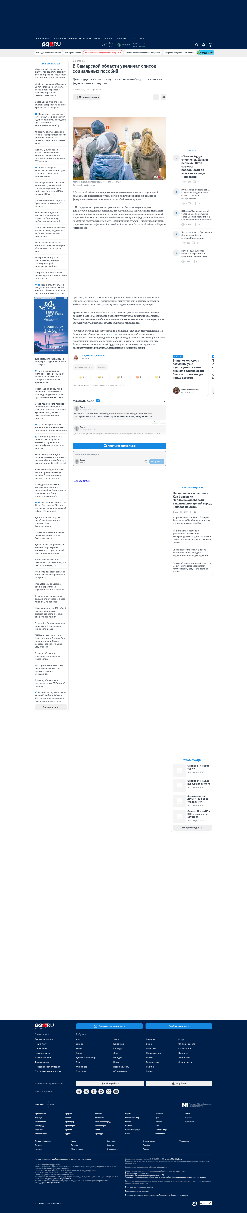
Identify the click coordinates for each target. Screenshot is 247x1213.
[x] (108, 1091)
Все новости (50, 63)
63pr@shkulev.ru (163, 1167)
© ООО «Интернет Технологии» (48, 1203)
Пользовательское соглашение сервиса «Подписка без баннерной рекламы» (156, 1195)
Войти (82, 463)
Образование (120, 1071)
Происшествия (153, 1053)
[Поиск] (196, 45)
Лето (115, 1053)
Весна (79, 1048)
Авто (78, 1039)
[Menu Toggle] (36, 45)
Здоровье (81, 1071)
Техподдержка (42, 1062)
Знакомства (74, 38)
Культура (117, 1048)
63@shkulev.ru (65, 1179)
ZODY (134, 38)
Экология (183, 1053)
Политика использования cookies (139, 1187)
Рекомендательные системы (137, 1191)
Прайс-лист (40, 1044)
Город (79, 1053)
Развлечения (152, 1062)
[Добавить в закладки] (156, 97)
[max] (101, 1091)
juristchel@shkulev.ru (100, 1181)
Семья (149, 1071)
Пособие (102, 367)
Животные (81, 1067)
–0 (163, 422)
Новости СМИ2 (81, 480)
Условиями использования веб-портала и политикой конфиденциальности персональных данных (165, 1177)
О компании (41, 1048)
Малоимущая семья (83, 367)
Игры (141, 38)
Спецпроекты (185, 1062)
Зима (116, 1039)
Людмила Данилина (93, 355)
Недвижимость (43, 38)
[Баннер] (207, 52)
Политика (151, 1048)
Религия (150, 1067)
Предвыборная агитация (47, 1067)
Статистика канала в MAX (48, 1071)
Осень (149, 1044)
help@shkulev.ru (53, 1183)
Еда (78, 1062)
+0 (155, 422)
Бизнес (79, 1044)
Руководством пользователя (137, 1173)
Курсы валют (122, 38)
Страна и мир (185, 1048)
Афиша (97, 38)
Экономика (184, 1057)
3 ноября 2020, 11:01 (81, 90)
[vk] (86, 1091)
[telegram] (79, 1091)
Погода (87, 38)
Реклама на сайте (44, 1039)
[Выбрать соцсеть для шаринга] (163, 97)
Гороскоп (108, 38)
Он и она (150, 1039)
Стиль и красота (186, 1044)
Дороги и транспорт (86, 1057)
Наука (116, 1062)
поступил (112, 334)
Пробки (124, 45)
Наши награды (42, 1053)
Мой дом (117, 1057)
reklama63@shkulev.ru (173, 1159)
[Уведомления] (203, 45)
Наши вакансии (43, 1057)
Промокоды (59, 38)
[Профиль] (210, 45)
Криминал (118, 1044)
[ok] (94, 1091)
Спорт (181, 1039)
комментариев (89, 97)
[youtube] (116, 1091)
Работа (149, 1057)
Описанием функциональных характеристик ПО (144, 1175)
